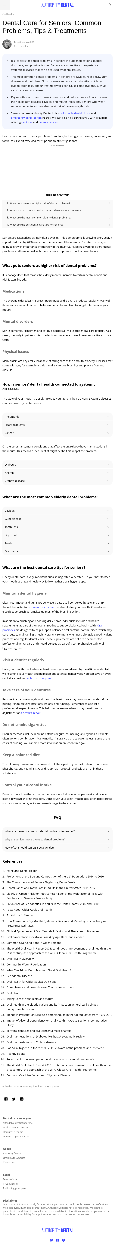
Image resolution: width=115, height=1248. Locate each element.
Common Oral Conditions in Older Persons (34, 943)
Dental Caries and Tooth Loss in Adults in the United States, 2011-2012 (51, 888)
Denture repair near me (16, 1136)
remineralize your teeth (42, 607)
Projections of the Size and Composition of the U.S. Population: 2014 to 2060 (55, 876)
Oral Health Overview (20, 959)
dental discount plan (38, 678)
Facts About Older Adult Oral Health (29, 909)
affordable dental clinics (75, 113)
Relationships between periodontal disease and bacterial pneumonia (50, 1059)
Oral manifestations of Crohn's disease (31, 1042)
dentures (27, 122)
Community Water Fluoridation (26, 964)
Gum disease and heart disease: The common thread (40, 987)
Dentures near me (13, 1132)
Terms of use (10, 1179)
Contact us (9, 1162)
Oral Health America (14, 1158)
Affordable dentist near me (18, 1123)
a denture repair (30, 713)
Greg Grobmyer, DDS (24, 42)
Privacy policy (10, 1183)
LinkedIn (23, 46)
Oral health (8, 14)
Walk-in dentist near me (16, 1127)
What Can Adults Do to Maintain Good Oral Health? (39, 970)
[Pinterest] (63, 1240)
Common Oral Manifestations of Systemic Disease (38, 1075)
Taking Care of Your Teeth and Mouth (30, 999)
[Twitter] (14, 1099)
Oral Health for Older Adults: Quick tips (31, 981)
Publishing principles (14, 1188)
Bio (15, 46)
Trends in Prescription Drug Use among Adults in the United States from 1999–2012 (59, 1015)
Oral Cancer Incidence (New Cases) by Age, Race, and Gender (45, 937)
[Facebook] (6, 1099)
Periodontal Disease (19, 976)
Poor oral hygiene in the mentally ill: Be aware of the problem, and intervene (55, 1048)
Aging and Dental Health (22, 871)
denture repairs (48, 122)
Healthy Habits (16, 1053)
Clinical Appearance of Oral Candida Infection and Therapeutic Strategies (53, 931)
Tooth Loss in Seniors (20, 915)
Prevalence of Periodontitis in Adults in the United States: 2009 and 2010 (53, 904)
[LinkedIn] (21, 1099)
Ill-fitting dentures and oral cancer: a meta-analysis (39, 1031)
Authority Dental (12, 1153)
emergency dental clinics (26, 117)
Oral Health (14, 993)
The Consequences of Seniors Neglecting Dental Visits (41, 882)
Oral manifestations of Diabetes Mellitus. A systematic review (46, 1036)
